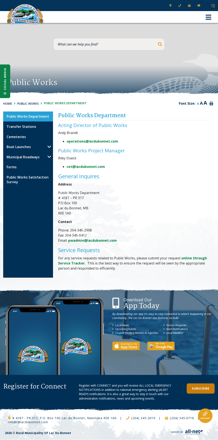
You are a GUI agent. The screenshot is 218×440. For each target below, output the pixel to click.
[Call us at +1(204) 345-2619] (180, 5)
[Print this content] (211, 103)
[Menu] (208, 17)
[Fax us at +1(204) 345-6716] (190, 5)
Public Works (28, 103)
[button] (49, 147)
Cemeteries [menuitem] (16, 136)
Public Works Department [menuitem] (28, 116)
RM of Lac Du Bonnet (25, 14)
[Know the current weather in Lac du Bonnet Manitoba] (207, 5)
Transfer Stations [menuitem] (21, 126)
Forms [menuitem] (12, 167)
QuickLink (205, 416)
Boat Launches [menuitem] (19, 146)
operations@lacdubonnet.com (92, 141)
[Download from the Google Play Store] (164, 346)
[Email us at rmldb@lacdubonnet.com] (200, 5)
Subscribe (200, 388)
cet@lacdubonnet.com (86, 166)
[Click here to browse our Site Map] (213, 5)
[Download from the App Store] (129, 346)
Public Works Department (65, 103)
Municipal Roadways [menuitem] (23, 157)
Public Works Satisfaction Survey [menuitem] (28, 179)
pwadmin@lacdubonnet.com (92, 240)
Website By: (177, 432)
